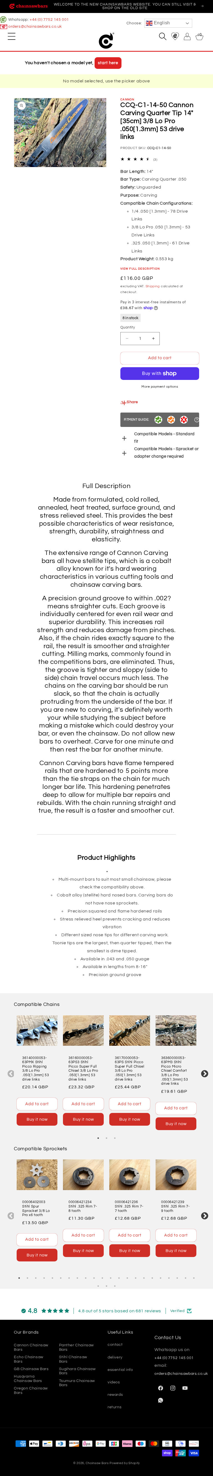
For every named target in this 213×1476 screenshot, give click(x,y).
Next (203, 1072)
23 (98, 1286)
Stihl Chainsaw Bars (73, 1359)
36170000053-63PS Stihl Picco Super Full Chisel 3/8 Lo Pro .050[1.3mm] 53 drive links (129, 1068)
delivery (115, 1357)
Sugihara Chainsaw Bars (77, 1371)
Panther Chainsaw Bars (76, 1347)
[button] (12, 36)
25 (115, 1286)
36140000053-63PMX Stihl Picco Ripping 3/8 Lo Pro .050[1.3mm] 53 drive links (35, 1068)
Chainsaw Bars (97, 1463)
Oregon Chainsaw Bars (31, 1390)
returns (114, 1407)
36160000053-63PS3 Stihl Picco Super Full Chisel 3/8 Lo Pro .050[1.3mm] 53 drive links (83, 1068)
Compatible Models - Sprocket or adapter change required (166, 452)
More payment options (159, 386)
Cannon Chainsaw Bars (31, 1347)
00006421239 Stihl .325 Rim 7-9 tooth (175, 1206)
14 (127, 1278)
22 (194, 1278)
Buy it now (37, 1119)
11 (102, 1278)
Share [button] (132, 402)
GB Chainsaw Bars (31, 1369)
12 (110, 1278)
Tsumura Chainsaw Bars (77, 1383)
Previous (9, 1072)
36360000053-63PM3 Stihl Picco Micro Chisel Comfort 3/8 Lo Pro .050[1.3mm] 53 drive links (174, 1071)
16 (144, 1278)
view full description (140, 268)
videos (114, 1382)
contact (115, 1345)
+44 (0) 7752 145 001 (49, 20)
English (161, 22)
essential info (120, 1370)
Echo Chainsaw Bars (28, 1359)
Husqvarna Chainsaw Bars (28, 1379)
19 (169, 1278)
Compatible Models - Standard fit (164, 438)
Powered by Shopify (125, 1463)
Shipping (153, 286)
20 (177, 1278)
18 (160, 1278)
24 (106, 1286)
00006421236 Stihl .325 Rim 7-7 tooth (129, 1206)
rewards (115, 1395)
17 (152, 1278)
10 (94, 1278)
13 (119, 1278)
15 (135, 1278)
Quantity (127, 327)
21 (185, 1278)
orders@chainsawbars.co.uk (35, 26)
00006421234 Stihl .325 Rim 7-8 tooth (83, 1206)
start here (108, 63)
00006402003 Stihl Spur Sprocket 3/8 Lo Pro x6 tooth (36, 1208)
